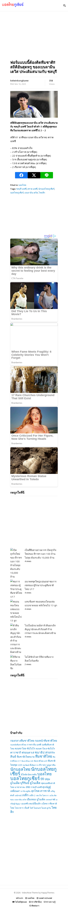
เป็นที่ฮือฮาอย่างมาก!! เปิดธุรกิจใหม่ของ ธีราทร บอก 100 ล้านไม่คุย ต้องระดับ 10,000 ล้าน (40, 553)
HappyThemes (47, 892)
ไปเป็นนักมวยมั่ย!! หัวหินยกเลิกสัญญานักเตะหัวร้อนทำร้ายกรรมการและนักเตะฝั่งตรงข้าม (40, 629)
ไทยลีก (42, 192)
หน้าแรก (19, 898)
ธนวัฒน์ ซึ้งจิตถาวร (31, 765)
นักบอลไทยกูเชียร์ (46, 188)
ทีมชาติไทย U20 (27, 761)
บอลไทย (22, 185)
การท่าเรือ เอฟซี (34, 744)
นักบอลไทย (20, 769)
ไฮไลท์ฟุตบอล (21, 902)
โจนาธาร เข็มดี (22, 807)
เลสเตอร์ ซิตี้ (50, 799)
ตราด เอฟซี (32, 188)
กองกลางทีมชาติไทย (22, 740)
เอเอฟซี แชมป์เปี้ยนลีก (31, 803)
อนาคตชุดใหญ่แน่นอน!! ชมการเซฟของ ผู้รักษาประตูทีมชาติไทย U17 (40, 585)
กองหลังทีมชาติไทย (18, 744)
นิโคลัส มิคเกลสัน (29, 774)
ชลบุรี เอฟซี (21, 188)
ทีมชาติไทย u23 (40, 761)
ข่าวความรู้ (50, 902)
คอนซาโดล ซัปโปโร (25, 748)
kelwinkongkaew (19, 80)
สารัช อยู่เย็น (26, 791)
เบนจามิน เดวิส (31, 192)
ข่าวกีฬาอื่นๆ (36, 902)
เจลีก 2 (32, 795)
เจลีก (25, 795)
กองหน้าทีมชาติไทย (46, 740)
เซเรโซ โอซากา (42, 795)
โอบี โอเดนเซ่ (35, 808)
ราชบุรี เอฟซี (36, 787)
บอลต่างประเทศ (45, 898)
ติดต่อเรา (35, 905)
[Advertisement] (34, 40)
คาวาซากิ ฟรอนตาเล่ (22, 752)
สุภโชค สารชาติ (40, 791)
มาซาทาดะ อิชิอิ (22, 787)
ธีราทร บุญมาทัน (47, 764)
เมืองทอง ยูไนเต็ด (36, 799)
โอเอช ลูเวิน (46, 808)
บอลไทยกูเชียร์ (17, 192)
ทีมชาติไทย (43, 756)
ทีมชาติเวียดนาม (26, 756)
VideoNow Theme (30, 892)
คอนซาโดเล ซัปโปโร (45, 748)
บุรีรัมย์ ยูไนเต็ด (30, 783)
